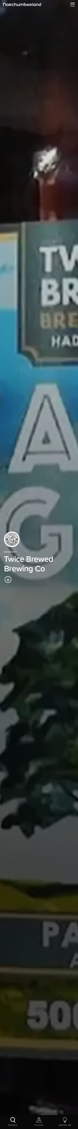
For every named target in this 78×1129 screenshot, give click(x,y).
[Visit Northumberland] (22, 4)
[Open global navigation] (71, 4)
